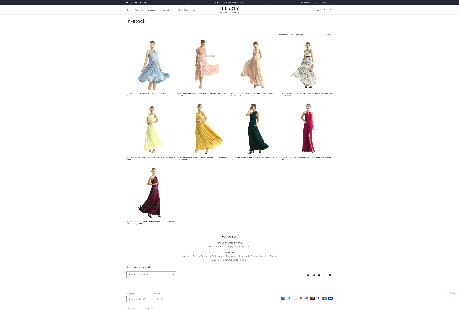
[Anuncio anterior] (188, 2)
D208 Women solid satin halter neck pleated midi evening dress (149, 94)
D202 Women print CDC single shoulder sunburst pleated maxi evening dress (307, 94)
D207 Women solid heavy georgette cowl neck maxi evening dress (150, 158)
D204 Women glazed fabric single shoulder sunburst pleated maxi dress (202, 158)
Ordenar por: (283, 34)
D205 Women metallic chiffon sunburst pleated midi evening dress (202, 94)
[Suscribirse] (173, 274)
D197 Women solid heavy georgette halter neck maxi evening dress (306, 158)
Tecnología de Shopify (146, 309)
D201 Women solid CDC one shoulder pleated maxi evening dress (254, 158)
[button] (139, 10)
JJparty (134, 309)
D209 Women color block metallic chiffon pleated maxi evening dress (252, 94)
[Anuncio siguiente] (270, 2)
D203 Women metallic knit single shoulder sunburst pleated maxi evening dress (150, 222)
